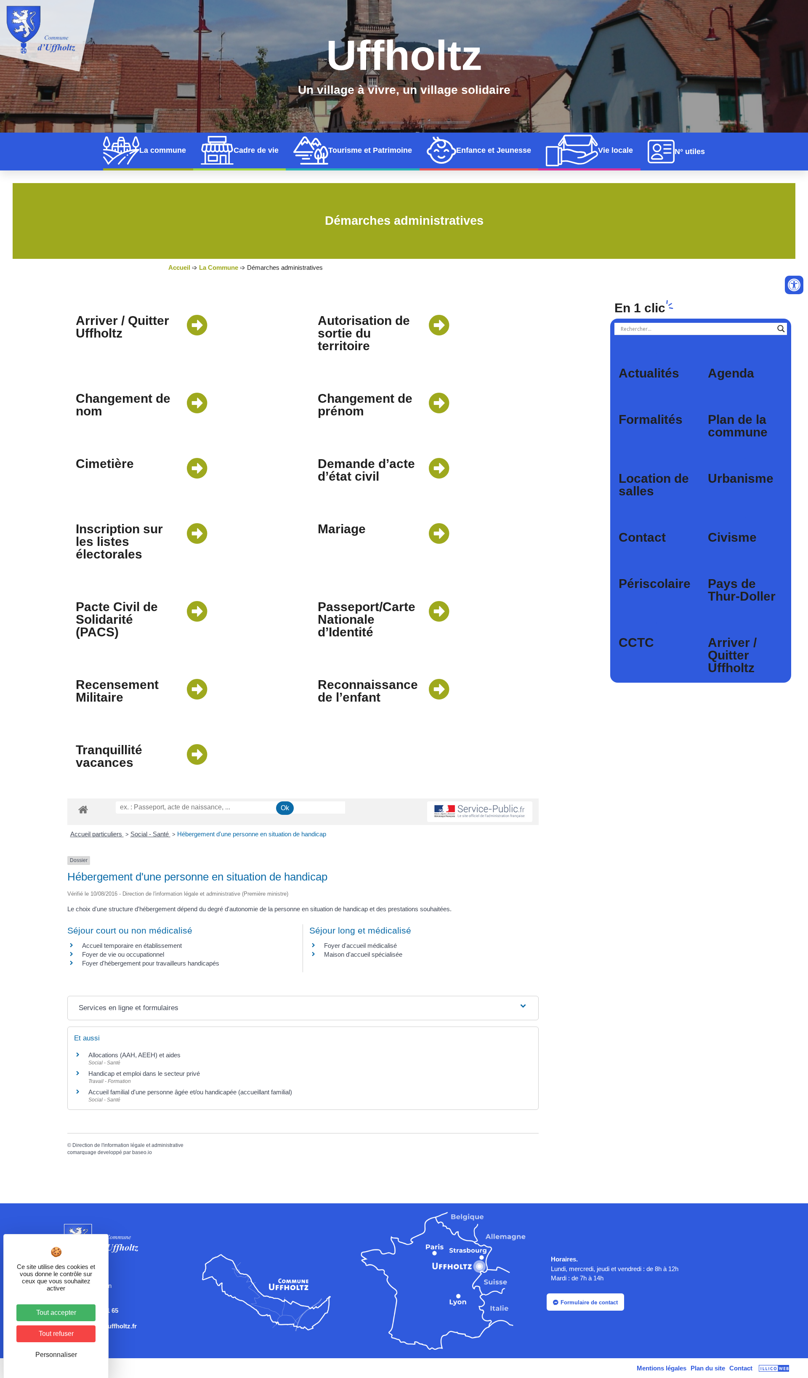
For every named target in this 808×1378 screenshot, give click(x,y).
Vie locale (615, 150)
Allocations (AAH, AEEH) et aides (134, 1055)
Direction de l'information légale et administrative (127, 1145)
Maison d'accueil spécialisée (363, 954)
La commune (162, 150)
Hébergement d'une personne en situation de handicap (251, 834)
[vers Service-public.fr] (479, 811)
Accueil (179, 267)
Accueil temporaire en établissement (132, 945)
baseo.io (142, 1152)
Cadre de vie (256, 150)
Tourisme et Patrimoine (370, 150)
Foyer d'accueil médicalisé (360, 945)
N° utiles (690, 151)
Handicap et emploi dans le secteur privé (144, 1073)
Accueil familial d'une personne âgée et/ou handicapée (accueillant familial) (190, 1092)
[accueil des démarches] (83, 809)
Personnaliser (56, 1354)
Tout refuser (56, 1333)
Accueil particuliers (97, 834)
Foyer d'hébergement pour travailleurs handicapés (150, 963)
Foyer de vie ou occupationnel (123, 954)
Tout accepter (56, 1312)
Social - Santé (150, 834)
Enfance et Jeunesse (493, 150)
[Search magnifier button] (781, 329)
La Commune (218, 267)
